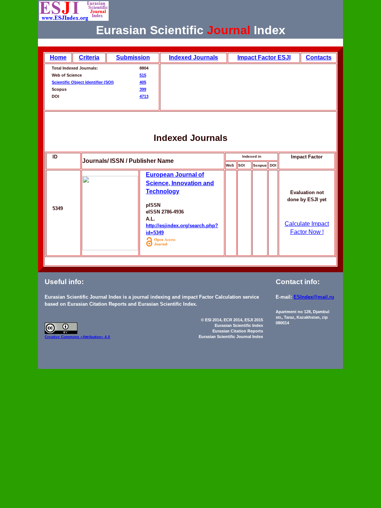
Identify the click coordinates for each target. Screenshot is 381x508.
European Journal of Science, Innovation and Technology (180, 182)
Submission (133, 57)
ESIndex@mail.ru (314, 297)
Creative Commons (62, 337)
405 (143, 82)
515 (143, 75)
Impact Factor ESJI (264, 57)
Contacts (319, 57)
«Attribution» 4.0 (95, 337)
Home (58, 57)
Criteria (89, 57)
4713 (144, 96)
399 (143, 89)
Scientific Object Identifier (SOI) (83, 82)
